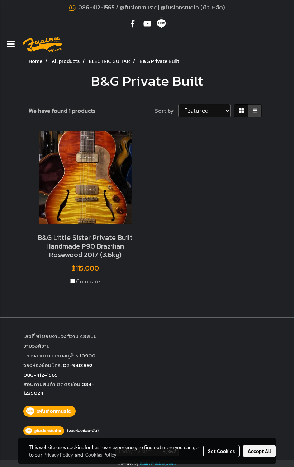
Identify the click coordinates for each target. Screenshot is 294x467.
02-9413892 (78, 365)
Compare (88, 281)
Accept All (259, 451)
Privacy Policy (58, 454)
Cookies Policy (100, 454)
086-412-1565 (40, 375)
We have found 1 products (62, 110)
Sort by (166, 110)
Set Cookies (221, 451)
